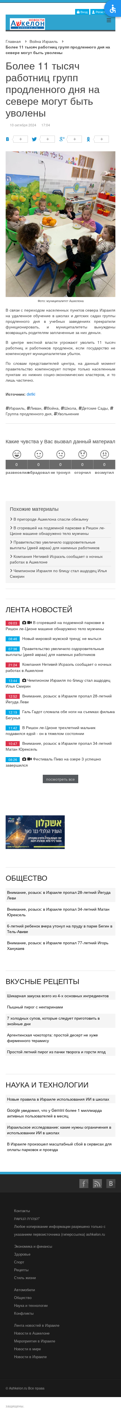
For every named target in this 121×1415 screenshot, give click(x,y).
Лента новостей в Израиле (36, 1325)
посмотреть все (60, 779)
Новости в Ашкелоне (32, 1333)
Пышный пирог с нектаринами (35, 1007)
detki (31, 394)
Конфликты (23, 1313)
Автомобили (24, 1289)
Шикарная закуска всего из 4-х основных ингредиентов (58, 995)
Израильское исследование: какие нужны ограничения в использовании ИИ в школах (59, 1129)
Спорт (19, 1262)
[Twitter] (44, 139)
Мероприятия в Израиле (34, 1341)
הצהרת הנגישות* (27, 1218)
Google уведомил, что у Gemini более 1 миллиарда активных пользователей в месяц (54, 1113)
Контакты (22, 1210)
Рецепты (21, 1269)
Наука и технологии (31, 1305)
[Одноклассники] (98, 139)
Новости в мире (27, 1348)
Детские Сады (95, 408)
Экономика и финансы (33, 1246)
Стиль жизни (25, 1277)
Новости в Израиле (30, 1356)
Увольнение (68, 413)
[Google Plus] (71, 139)
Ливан (35, 408)
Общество (23, 1297)
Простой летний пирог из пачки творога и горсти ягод (56, 1051)
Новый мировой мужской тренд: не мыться (61, 638)
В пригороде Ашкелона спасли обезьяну (50, 519)
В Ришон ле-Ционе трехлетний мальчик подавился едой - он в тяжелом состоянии (50, 730)
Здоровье (22, 1254)
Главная (13, 41)
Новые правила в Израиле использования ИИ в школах (58, 1099)
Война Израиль (44, 41)
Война (53, 408)
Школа (70, 408)
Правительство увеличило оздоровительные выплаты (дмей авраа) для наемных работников (54, 544)
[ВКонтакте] (17, 139)
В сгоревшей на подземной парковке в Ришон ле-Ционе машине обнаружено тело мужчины (57, 530)
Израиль (16, 408)
